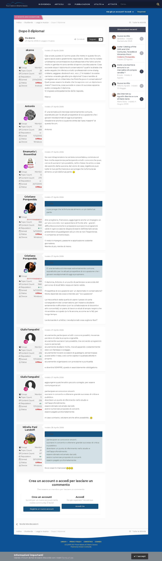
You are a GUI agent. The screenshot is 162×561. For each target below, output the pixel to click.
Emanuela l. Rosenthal (30, 153)
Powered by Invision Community (81, 547)
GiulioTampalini (29, 329)
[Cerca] (158, 4)
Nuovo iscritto (123, 36)
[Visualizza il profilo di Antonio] (30, 115)
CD (69, 4)
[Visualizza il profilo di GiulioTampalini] (30, 338)
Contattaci (88, 542)
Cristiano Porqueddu (30, 198)
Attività (112, 4)
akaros (30, 50)
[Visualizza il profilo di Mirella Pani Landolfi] (30, 438)
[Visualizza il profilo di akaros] (21, 39)
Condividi (80, 39)
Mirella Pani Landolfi (30, 428)
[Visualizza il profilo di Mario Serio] (114, 95)
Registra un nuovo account (42, 509)
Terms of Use (67, 558)
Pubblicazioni (82, 4)
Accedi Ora (79, 506)
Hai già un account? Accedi (119, 12)
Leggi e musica (47, 41)
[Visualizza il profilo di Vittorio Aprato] (114, 84)
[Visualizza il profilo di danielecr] (114, 37)
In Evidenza (45, 4)
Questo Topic (147, 4)
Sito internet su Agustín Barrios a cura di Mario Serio (127, 96)
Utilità (98, 4)
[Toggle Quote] (48, 204)
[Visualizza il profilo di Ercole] (114, 66)
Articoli (59, 4)
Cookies (98, 542)
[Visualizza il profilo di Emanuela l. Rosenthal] (30, 163)
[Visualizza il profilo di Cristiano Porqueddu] (30, 208)
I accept (141, 556)
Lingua (64, 542)
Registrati (141, 12)
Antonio (30, 106)
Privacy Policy (75, 542)
